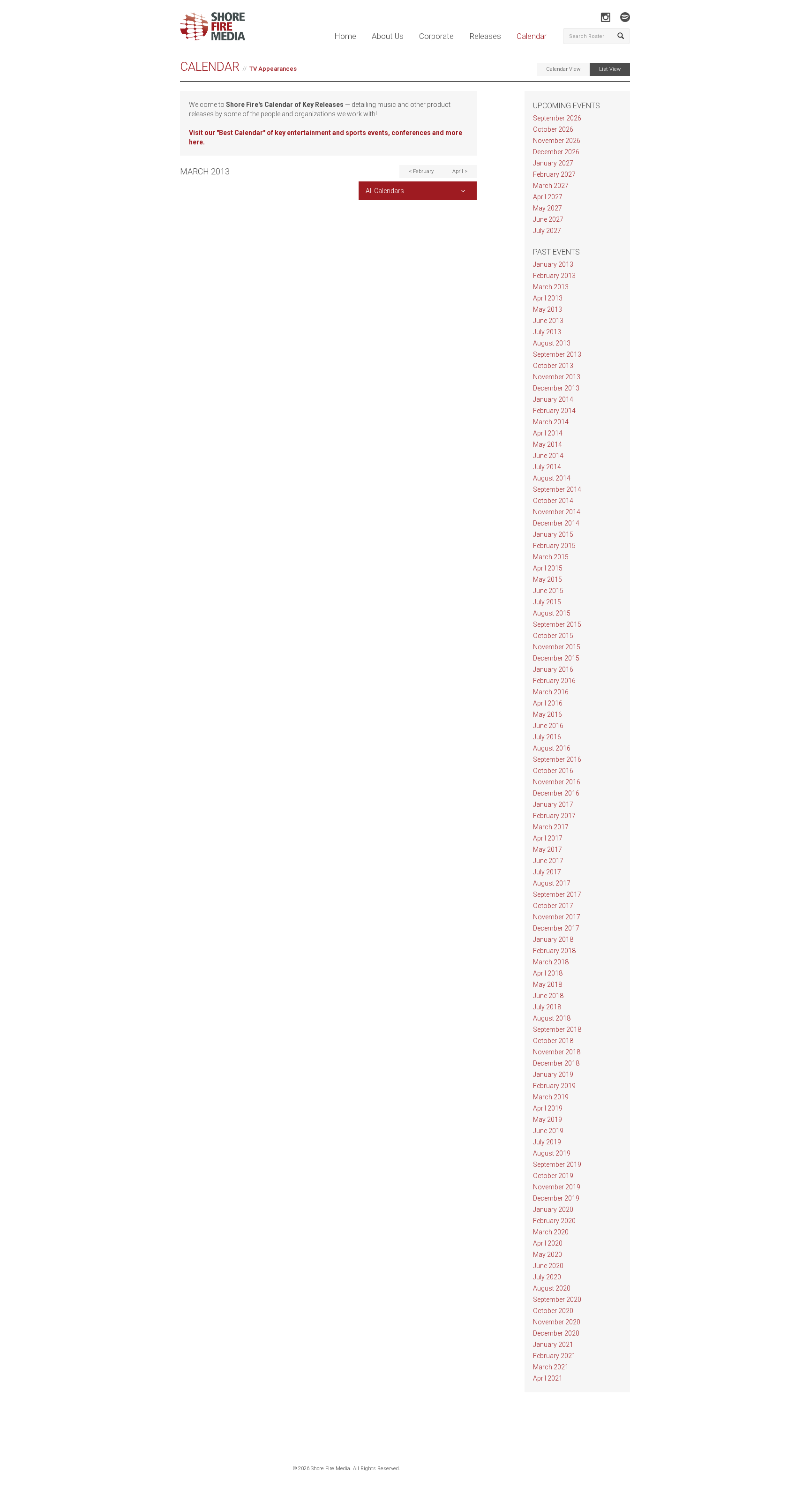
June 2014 (548, 455)
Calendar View (563, 69)
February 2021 (554, 1356)
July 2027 (547, 230)
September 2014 (557, 489)
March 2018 (551, 962)
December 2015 (556, 658)
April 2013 (547, 298)
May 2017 (547, 849)
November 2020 (556, 1322)
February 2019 (554, 1085)
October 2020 (553, 1311)
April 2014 (547, 433)
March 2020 (551, 1232)
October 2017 (553, 905)
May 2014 (547, 444)
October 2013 (553, 365)
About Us (388, 36)
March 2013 (551, 287)
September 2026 (557, 118)
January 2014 (553, 399)
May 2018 (547, 984)
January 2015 (553, 534)
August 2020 (551, 1288)
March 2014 (551, 422)
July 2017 (547, 872)
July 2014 (547, 467)
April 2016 (547, 703)
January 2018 (553, 939)
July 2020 (547, 1277)
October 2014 (553, 500)
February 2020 (554, 1221)
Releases (485, 36)
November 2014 (556, 512)
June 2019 (548, 1130)
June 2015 (548, 590)
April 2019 (547, 1108)
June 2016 (548, 725)
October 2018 (553, 1040)
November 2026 (556, 140)
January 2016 (553, 669)
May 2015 (547, 579)
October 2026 (553, 129)
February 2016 (554, 680)
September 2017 (557, 894)
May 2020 (547, 1254)
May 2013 (547, 309)
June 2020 (548, 1266)
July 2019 (547, 1142)
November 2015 (556, 647)
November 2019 (556, 1187)
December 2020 (556, 1333)
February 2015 (554, 545)
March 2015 (551, 557)
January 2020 (553, 1209)
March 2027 (551, 185)
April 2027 (547, 197)
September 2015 (557, 624)
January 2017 (553, 804)
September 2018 (557, 1029)
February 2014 (554, 410)
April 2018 (547, 973)
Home (345, 36)
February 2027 (554, 174)
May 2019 (547, 1119)
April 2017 (547, 838)
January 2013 (553, 264)
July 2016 (547, 737)
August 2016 (551, 748)
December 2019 (556, 1198)
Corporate (436, 36)
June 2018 (548, 995)
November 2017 (556, 917)
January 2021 (553, 1344)
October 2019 (553, 1175)
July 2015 (547, 602)
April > (459, 171)
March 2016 (551, 692)
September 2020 (557, 1299)
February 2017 (554, 815)
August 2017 (551, 883)
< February (421, 171)
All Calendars (385, 191)
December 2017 (556, 928)
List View (610, 69)
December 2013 (556, 388)
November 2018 (556, 1052)
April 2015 (547, 568)
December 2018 (556, 1063)
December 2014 (556, 523)
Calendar (532, 36)
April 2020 (547, 1243)
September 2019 (557, 1164)
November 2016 (556, 782)
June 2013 (548, 320)
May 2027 (547, 208)
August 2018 (551, 1018)
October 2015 (553, 635)
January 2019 (553, 1074)
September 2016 (557, 759)
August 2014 (551, 478)
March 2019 (551, 1097)
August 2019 (551, 1153)
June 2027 (548, 219)
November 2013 (556, 377)
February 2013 (554, 275)
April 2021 (547, 1378)
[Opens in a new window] (605, 17)
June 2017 (548, 860)
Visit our (203, 132)
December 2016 (556, 793)
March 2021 (551, 1367)
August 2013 (551, 343)
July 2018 (547, 1007)
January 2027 (553, 163)
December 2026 (556, 152)
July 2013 (547, 332)
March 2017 (551, 827)
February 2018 (554, 950)
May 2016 (547, 714)
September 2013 (557, 354)
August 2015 (551, 613)
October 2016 (553, 770)
